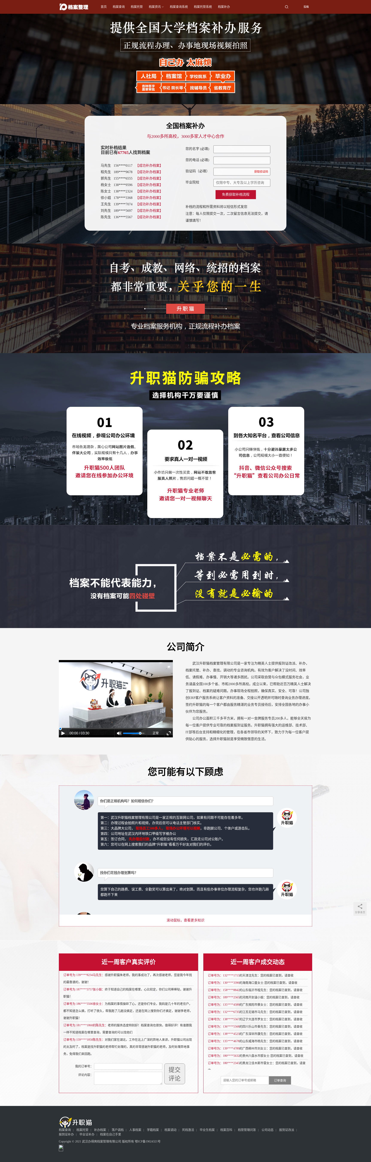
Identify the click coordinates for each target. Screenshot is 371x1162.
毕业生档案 (207, 1130)
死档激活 (188, 1130)
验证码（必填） (227, 171)
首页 (104, 6)
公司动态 (268, 1130)
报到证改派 (286, 1130)
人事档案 (135, 1130)
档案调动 (170, 1130)
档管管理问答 (247, 1130)
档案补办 (224, 6)
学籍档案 (153, 1130)
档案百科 (226, 1130)
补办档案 (100, 1130)
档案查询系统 (179, 6)
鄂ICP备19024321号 (148, 1141)
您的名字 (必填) (197, 149)
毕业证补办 (86, 1134)
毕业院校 (192, 182)
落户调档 (118, 1130)
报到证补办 (66, 1134)
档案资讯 (155, 6)
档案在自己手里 (110, 1134)
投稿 (306, 6)
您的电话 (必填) (197, 160)
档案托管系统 (203, 6)
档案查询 (119, 6)
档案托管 (137, 6)
